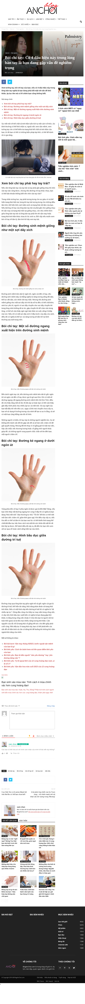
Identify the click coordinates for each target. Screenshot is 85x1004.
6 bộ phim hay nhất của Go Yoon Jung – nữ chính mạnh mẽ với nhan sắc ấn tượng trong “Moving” (42, 794)
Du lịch (30, 19)
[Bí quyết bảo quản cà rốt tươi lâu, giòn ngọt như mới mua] (28, 830)
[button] (80, 21)
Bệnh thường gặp (25, 861)
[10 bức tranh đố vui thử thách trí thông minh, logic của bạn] (78, 291)
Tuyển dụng (62, 977)
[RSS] (69, 968)
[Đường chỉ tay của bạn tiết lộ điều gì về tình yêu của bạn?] (78, 311)
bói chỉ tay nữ (29, 771)
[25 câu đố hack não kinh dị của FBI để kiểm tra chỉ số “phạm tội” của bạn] (61, 198)
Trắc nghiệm (14, 53)
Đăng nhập (51, 706)
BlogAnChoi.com (29, 967)
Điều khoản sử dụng (51, 977)
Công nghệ (50, 19)
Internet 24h (43, 887)
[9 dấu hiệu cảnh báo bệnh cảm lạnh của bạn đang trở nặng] (28, 881)
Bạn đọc (35, 24)
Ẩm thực (20, 19)
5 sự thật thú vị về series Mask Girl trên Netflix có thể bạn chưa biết (14, 793)
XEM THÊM (23, 821)
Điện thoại (62, 938)
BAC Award (49, 981)
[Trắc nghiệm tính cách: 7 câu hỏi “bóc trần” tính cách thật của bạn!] (70, 155)
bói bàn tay (11, 771)
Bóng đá (61, 941)
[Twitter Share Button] (10, 82)
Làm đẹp (39, 19)
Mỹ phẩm (61, 928)
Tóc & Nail (42, 861)
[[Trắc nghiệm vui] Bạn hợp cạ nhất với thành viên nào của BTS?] (64, 272)
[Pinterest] (64, 968)
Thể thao (61, 19)
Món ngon (62, 948)
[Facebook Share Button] (4, 82)
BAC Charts (40, 981)
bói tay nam (39, 771)
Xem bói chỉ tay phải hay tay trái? (18, 104)
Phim (60, 925)
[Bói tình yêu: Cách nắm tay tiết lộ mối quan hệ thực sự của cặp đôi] (70, 126)
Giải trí (11, 19)
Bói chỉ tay (20, 771)
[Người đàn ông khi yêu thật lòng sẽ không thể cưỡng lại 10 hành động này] (61, 234)
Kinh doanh (13, 24)
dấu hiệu (47, 771)
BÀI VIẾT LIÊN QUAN (10, 821)
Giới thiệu (40, 977)
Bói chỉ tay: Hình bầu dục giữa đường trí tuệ (22, 118)
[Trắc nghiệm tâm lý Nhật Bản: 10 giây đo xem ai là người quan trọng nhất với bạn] (61, 186)
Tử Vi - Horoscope (44, 836)
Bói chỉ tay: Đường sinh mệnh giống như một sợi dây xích (28, 107)
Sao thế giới (62, 922)
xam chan (21, 807)
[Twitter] (74, 968)
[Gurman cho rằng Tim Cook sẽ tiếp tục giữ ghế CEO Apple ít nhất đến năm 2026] (47, 881)
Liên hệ (57, 981)
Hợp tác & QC (72, 977)
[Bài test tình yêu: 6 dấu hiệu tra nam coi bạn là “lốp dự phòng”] (61, 222)
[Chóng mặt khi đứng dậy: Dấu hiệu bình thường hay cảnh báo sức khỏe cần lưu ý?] (28, 856)
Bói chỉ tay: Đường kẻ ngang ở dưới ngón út (22, 115)
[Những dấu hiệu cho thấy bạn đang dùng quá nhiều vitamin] (10, 856)
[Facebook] (60, 968)
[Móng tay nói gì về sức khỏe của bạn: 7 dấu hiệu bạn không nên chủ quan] (10, 881)
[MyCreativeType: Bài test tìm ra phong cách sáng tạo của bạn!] (64, 311)
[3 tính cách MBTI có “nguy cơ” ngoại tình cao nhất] (70, 97)
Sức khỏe (25, 24)
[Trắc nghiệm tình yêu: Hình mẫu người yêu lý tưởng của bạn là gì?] (61, 210)
